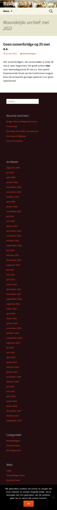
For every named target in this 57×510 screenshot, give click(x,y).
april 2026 (10, 177)
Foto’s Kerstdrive (14, 141)
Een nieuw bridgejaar (16, 136)
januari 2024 (11, 226)
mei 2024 (10, 221)
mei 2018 (10, 391)
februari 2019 (12, 367)
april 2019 (10, 357)
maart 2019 (11, 362)
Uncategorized (13, 450)
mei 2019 (10, 352)
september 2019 (14, 337)
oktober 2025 (12, 196)
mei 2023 (10, 250)
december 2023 (13, 230)
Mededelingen (29, 53)
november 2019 (13, 328)
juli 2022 (10, 269)
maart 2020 (11, 318)
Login (8, 470)
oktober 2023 (12, 240)
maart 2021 (11, 308)
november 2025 (13, 192)
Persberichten (13, 445)
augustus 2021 (13, 303)
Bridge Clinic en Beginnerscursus (21, 121)
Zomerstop (11, 126)
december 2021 (13, 289)
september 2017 (14, 420)
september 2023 (14, 245)
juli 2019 (10, 347)
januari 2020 (11, 323)
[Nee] (53, 497)
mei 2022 (10, 274)
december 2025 (13, 187)
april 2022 (10, 279)
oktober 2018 (12, 381)
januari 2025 (11, 206)
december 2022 (13, 260)
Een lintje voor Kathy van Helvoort (22, 131)
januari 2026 (11, 182)
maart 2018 (11, 401)
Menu (6, 11)
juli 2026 (10, 172)
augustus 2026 (13, 167)
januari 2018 (11, 406)
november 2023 (13, 235)
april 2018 (10, 396)
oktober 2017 (12, 415)
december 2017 (13, 410)
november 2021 (13, 294)
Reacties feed (13, 480)
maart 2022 (11, 284)
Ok (28, 503)
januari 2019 (11, 371)
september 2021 (14, 299)
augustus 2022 (13, 264)
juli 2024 (10, 216)
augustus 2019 (13, 342)
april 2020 (10, 313)
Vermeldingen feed (15, 475)
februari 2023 (12, 255)
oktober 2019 (12, 333)
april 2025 (10, 201)
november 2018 (13, 376)
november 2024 (13, 211)
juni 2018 (10, 386)
